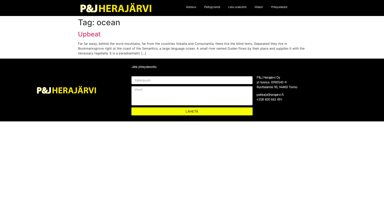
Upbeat (89, 34)
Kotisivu (191, 7)
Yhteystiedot (279, 7)
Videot (258, 7)
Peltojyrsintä (212, 7)
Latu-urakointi (237, 7)
